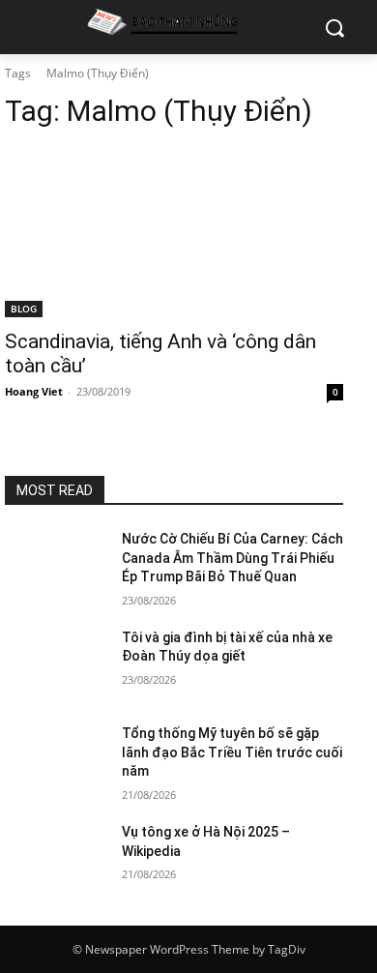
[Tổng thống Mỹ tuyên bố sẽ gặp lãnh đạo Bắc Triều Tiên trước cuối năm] (55, 760)
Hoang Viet (34, 391)
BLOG (24, 308)
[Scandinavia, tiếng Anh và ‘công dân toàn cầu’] (174, 232)
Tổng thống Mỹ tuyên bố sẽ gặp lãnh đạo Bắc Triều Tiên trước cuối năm (232, 752)
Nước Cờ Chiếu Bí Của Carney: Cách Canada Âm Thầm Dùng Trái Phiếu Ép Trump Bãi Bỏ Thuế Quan (232, 557)
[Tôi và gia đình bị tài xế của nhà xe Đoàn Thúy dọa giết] (55, 664)
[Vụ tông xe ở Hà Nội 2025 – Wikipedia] (55, 859)
